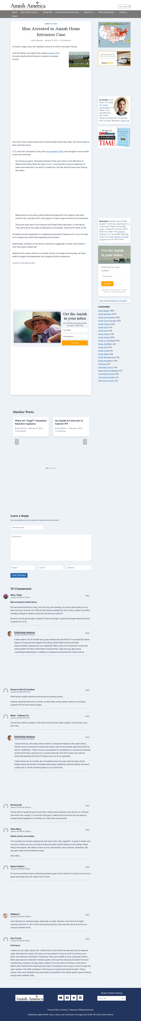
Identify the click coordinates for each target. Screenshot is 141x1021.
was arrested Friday (55, 151)
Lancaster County (105, 367)
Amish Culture (51, 24)
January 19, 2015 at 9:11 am (20, 718)
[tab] (46, 468)
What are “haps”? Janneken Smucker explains (31, 422)
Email (42, 567)
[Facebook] (67, 998)
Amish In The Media (106, 341)
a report (51, 53)
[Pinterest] (80, 998)
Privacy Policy (53, 1010)
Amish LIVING (104, 351)
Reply (87, 596)
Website (71, 567)
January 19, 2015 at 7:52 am (20, 597)
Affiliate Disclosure (85, 1010)
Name (14, 567)
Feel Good (102, 364)
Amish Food (103, 331)
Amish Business (104, 314)
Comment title (17, 527)
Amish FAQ (47, 12)
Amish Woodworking (107, 357)
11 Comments (60, 431)
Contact (64, 1010)
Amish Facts (103, 327)
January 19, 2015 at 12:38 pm (21, 831)
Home (14, 12)
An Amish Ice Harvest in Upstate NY (69, 422)
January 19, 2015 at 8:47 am (20, 692)
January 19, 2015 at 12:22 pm (21, 807)
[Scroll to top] (135, 1012)
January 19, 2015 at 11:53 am (24, 635)
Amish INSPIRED (105, 344)
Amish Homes (104, 337)
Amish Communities (106, 317)
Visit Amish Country (106, 381)
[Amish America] (28, 5)
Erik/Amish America (24, 632)
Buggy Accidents (105, 361)
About (14, 16)
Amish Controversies (107, 321)
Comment (16, 536)
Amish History (104, 334)
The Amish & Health (106, 377)
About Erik (125, 121)
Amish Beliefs (103, 311)
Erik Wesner (38, 40)
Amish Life (102, 347)
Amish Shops (103, 354)
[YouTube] (60, 998)
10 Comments (65, 40)
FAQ (114, 224)
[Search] (122, 998)
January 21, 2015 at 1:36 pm (20, 941)
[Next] (85, 442)
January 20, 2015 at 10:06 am (21, 916)
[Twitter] (74, 998)
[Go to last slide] (17, 442)
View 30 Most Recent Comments (113, 301)
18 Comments (20, 431)
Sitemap (73, 1010)
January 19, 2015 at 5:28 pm (20, 869)
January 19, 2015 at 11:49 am (24, 739)
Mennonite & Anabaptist (108, 371)
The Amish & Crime (106, 374)
